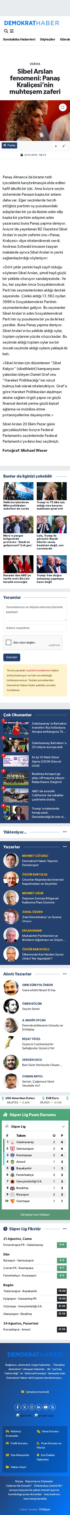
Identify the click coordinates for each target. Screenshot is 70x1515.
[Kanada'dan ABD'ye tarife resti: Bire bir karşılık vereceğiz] (18, 564)
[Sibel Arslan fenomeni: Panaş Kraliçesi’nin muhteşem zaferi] (35, 120)
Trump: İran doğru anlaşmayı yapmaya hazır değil (50, 578)
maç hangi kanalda (35, 1498)
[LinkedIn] (38, 1407)
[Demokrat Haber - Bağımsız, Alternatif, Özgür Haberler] (32, 23)
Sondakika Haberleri (19, 39)
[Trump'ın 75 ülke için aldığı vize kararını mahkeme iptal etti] (52, 491)
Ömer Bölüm (32, 1003)
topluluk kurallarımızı (39, 670)
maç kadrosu (52, 1494)
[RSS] (52, 1407)
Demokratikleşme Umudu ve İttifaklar (42, 1027)
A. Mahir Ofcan (34, 1020)
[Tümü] (65, 832)
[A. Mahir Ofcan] (11, 1025)
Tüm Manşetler (19, 1455)
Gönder (12, 657)
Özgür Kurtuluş (34, 874)
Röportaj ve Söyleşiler (39, 1481)
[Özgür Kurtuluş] (11, 879)
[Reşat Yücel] (11, 1043)
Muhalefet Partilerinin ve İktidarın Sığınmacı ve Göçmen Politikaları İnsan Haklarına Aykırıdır (44, 938)
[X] (24, 1407)
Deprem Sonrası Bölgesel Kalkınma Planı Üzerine (40, 900)
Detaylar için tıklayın (35, 1214)
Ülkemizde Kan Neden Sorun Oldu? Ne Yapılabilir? (43, 956)
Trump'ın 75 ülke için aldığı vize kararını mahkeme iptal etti (51, 505)
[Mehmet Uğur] (11, 898)
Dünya (35, 64)
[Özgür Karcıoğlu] (11, 954)
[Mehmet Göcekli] (11, 860)
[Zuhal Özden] (11, 916)
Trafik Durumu (19, 1443)
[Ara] (6, 31)
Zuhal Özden (32, 912)
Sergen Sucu (32, 1059)
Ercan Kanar (32, 930)
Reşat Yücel (31, 1039)
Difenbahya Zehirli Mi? (48, 1485)
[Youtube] (45, 1407)
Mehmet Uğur (32, 893)
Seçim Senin (31, 1009)
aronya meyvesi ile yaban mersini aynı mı (34, 1490)
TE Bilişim (44, 1509)
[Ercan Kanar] (11, 935)
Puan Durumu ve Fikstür (49, 1445)
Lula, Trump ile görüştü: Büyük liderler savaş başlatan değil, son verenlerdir (50, 542)
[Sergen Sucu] (11, 1062)
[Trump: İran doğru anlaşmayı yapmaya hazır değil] (52, 564)
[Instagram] (31, 1407)
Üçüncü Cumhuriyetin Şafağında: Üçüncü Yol (38, 1046)
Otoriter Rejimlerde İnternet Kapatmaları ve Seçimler (43, 882)
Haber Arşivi (18, 1467)
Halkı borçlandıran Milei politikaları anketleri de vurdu (16, 505)
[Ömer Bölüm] (11, 1006)
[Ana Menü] (12, 31)
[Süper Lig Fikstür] (65, 1229)
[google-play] (44, 1417)
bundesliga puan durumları (25, 1494)
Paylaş (12, 145)
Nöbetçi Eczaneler (13, 1433)
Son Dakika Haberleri (46, 1457)
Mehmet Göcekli (35, 855)
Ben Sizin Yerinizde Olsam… (42, 1065)
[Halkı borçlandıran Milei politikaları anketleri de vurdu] (18, 491)
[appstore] (24, 1417)
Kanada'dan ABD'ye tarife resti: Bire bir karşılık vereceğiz (17, 578)
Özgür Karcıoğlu (35, 949)
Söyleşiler (47, 39)
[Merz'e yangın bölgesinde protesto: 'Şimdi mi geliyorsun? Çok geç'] (18, 524)
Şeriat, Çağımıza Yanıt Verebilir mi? (38, 1083)
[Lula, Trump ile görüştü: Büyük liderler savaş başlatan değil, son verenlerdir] (52, 524)
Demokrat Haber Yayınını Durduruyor (40, 863)
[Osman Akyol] (11, 1081)
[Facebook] (17, 1407)
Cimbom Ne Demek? (19, 1485)
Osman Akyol (32, 1076)
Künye (19, 1481)
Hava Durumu (50, 1431)
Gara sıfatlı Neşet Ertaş (38, 990)
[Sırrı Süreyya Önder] (11, 987)
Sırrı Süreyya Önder (37, 985)
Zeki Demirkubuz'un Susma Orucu (41, 919)
